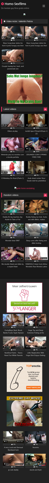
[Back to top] (41, 476)
